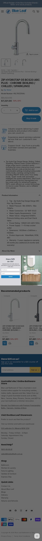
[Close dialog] (41, 256)
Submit (10, 276)
